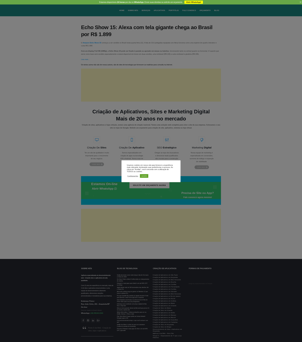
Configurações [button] (132, 176)
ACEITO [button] (144, 176)
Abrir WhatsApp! (193, 2)
